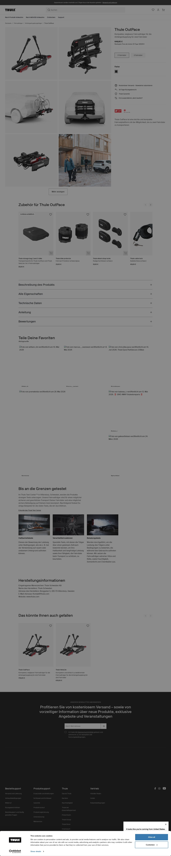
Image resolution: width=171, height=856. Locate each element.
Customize (150, 845)
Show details (35, 851)
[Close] (165, 824)
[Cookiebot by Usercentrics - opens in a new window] (15, 851)
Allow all (151, 837)
